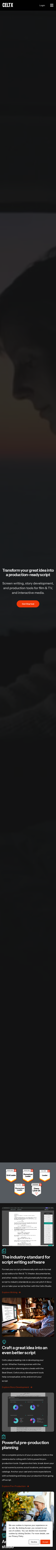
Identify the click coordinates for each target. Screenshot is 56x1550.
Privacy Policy (17, 1536)
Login (42, 5)
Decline (34, 1542)
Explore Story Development (15, 1387)
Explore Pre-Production (14, 1486)
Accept (45, 1542)
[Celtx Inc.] (8, 5)
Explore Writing (9, 1292)
